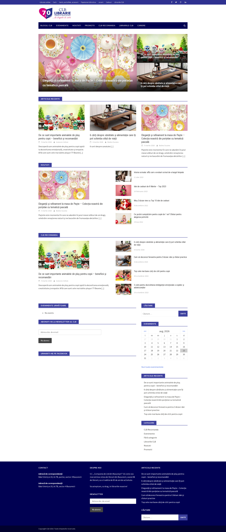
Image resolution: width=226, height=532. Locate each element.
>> (184, 331)
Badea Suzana (113, 142)
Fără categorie (150, 437)
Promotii (90, 25)
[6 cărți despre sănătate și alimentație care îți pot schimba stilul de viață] (113, 117)
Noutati (76, 25)
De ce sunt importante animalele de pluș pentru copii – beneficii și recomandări (160, 56)
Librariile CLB (119, 2)
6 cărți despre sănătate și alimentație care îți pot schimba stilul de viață (161, 85)
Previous (45, 62)
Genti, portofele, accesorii (68, 2)
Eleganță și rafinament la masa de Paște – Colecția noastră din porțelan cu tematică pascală (163, 138)
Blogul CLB (46, 25)
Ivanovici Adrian (62, 142)
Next (130, 62)
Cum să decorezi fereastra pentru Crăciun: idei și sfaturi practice (160, 257)
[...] (81, 152)
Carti (54, 2)
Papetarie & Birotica (88, 2)
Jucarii (100, 2)
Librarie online (45, 2)
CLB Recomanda (106, 25)
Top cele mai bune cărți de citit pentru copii (152, 271)
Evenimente (62, 25)
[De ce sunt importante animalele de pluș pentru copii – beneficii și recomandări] (61, 117)
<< (145, 331)
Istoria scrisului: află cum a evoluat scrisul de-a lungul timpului (159, 172)
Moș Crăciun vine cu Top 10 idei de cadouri (151, 200)
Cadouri (109, 2)
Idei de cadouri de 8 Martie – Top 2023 (150, 186)
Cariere (141, 25)
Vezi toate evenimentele (152, 367)
